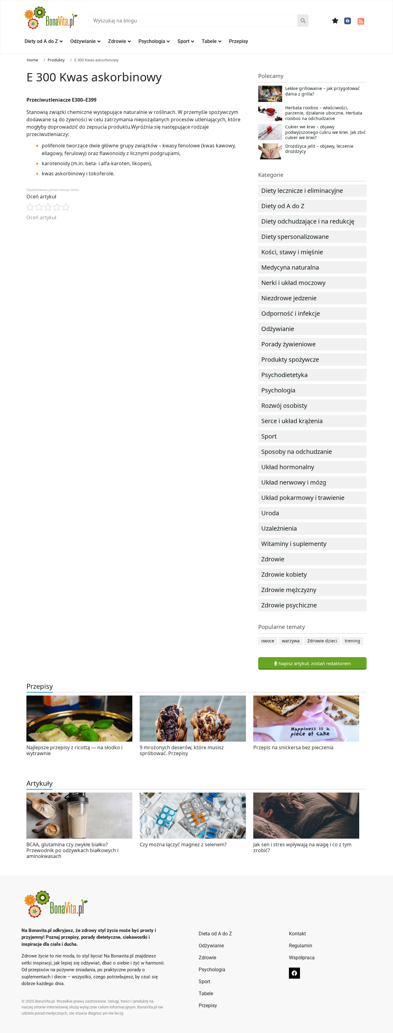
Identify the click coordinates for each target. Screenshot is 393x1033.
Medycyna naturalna (290, 267)
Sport (183, 41)
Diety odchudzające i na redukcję (307, 221)
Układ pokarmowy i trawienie (302, 497)
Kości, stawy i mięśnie (292, 252)
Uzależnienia (279, 528)
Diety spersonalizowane (295, 236)
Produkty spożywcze (290, 359)
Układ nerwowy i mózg (293, 482)
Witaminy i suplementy (293, 544)
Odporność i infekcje (290, 313)
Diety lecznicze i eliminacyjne (302, 190)
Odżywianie (83, 41)
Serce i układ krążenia (292, 421)
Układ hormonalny (287, 467)
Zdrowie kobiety (284, 574)
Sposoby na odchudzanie (296, 451)
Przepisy (238, 41)
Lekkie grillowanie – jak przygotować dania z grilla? (322, 91)
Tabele (209, 41)
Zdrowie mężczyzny (288, 590)
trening (352, 641)
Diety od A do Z (41, 41)
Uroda (270, 513)
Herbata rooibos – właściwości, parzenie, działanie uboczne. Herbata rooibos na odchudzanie (323, 113)
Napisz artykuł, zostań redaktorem (314, 663)
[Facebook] (347, 21)
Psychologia (151, 41)
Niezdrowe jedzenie (289, 298)
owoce (267, 641)
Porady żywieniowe (288, 344)
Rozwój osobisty (284, 405)
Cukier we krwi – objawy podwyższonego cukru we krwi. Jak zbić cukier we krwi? (325, 132)
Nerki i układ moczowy (293, 283)
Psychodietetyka (284, 375)
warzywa (291, 641)
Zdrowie (117, 41)
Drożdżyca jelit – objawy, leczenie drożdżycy (319, 148)
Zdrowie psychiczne (289, 605)
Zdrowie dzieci (322, 641)
